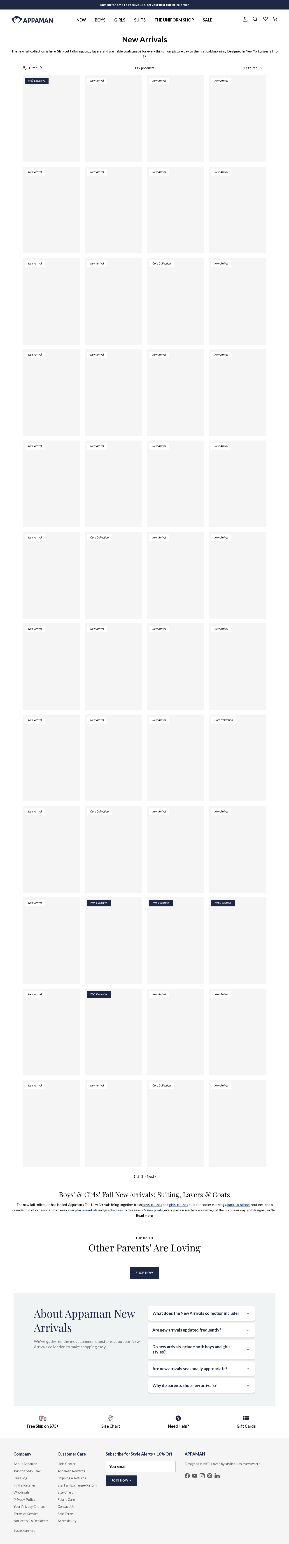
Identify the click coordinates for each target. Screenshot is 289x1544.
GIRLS (119, 19)
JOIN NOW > (121, 1480)
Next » (151, 1176)
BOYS (100, 19)
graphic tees (113, 1210)
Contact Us (66, 1506)
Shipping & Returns (72, 1478)
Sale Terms (66, 1514)
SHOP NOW (144, 1273)
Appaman (28, 1530)
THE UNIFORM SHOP (174, 19)
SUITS (140, 19)
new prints (155, 1210)
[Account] (244, 19)
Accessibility (67, 1521)
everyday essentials (83, 1210)
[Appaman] (32, 19)
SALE (207, 19)
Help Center (67, 1464)
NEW (81, 19)
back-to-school (238, 1205)
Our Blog (20, 1478)
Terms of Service (26, 1514)
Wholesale (22, 1492)
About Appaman (25, 1464)
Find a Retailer (24, 1485)
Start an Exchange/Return (77, 1485)
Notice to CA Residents (31, 1521)
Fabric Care (66, 1499)
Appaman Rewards (71, 1471)
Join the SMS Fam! (27, 1471)
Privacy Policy (24, 1499)
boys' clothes (152, 1205)
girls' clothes (178, 1205)
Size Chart (65, 1492)
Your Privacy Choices (29, 1506)
